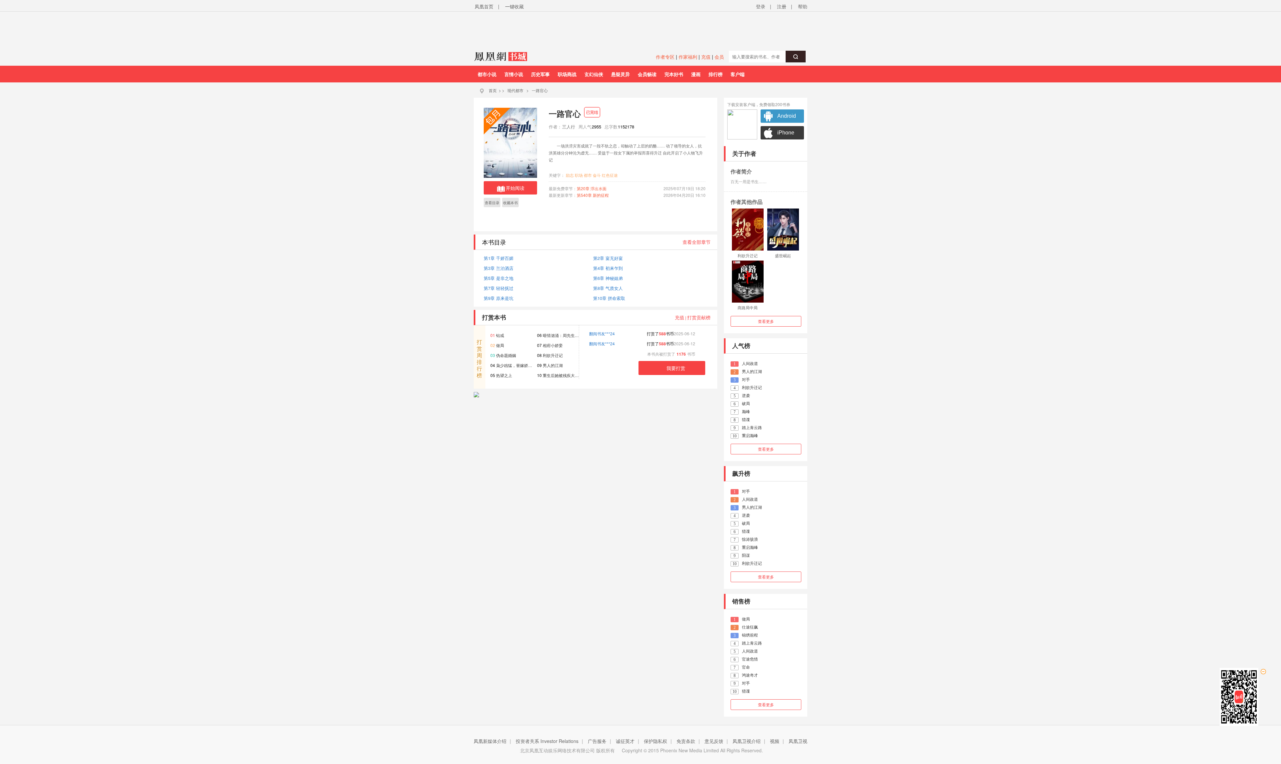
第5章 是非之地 (498, 278)
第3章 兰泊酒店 (498, 268)
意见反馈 (714, 741)
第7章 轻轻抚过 (498, 288)
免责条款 (686, 741)
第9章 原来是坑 (498, 298)
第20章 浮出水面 (591, 188)
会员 (719, 56)
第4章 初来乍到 (608, 268)
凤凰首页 (484, 6)
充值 (706, 56)
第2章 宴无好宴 (608, 258)
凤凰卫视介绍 (747, 741)
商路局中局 (748, 307)
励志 (570, 175)
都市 (588, 175)
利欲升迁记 (748, 255)
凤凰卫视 (798, 741)
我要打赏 (676, 368)
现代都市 (515, 90)
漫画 (696, 74)
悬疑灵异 (620, 74)
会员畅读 (647, 74)
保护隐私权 (655, 741)
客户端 (738, 74)
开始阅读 (515, 187)
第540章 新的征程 (593, 195)
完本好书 (674, 74)
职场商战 (567, 74)
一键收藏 (514, 6)
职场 (579, 175)
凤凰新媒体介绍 (490, 741)
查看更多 (766, 321)
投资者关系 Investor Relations (547, 741)
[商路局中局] (748, 282)
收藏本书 (510, 202)
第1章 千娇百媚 (498, 258)
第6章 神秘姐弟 (608, 278)
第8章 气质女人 (608, 288)
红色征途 (610, 175)
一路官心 (540, 90)
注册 (781, 6)
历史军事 (540, 74)
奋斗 (597, 175)
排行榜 (716, 74)
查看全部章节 (697, 242)
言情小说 (513, 74)
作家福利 (688, 56)
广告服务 (597, 741)
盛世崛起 (783, 255)
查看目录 (492, 202)
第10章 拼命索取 (609, 298)
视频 (774, 741)
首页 (493, 90)
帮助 (802, 6)
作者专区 (665, 56)
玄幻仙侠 (593, 74)
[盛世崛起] (783, 230)
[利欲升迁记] (748, 230)
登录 (760, 6)
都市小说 (487, 74)
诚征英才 (625, 741)
